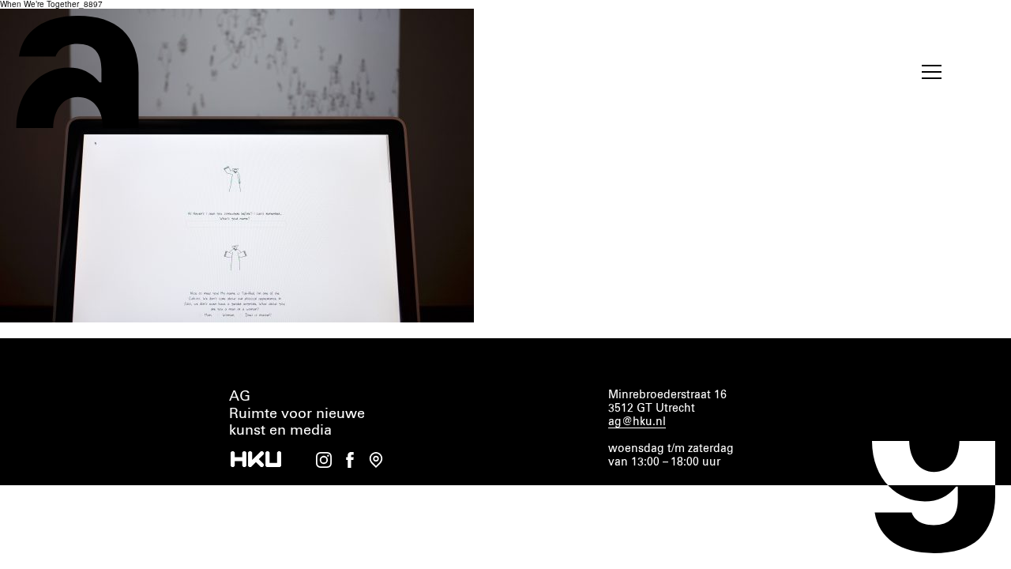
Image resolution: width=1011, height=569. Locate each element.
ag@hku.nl (637, 422)
